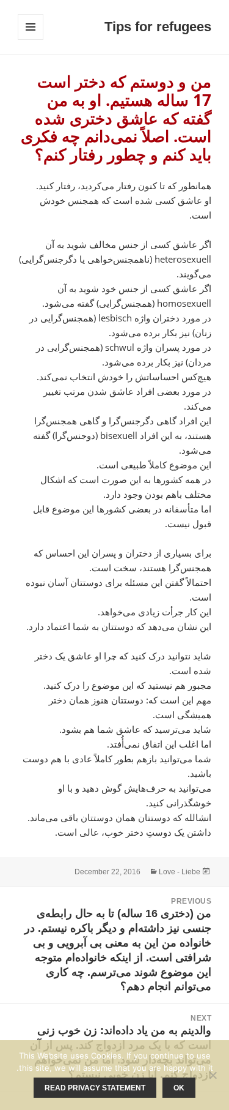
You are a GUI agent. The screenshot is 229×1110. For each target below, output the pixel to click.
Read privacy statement (95, 1088)
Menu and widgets (30, 39)
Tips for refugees (157, 26)
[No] (214, 1075)
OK (178, 1088)
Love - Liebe (179, 872)
